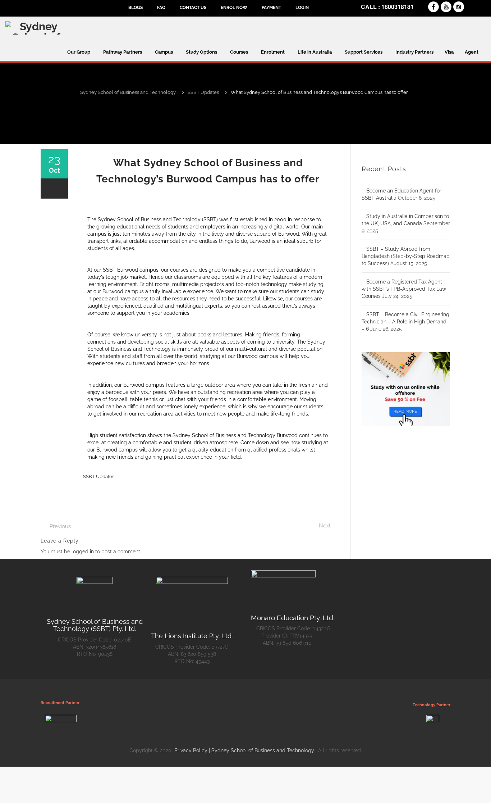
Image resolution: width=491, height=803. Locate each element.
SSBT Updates (98, 476)
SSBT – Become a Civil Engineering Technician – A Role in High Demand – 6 (405, 322)
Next (325, 525)
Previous (60, 526)
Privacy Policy (191, 750)
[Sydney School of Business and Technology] (35, 27)
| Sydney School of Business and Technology (261, 750)
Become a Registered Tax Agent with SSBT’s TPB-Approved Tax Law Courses (404, 289)
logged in (83, 551)
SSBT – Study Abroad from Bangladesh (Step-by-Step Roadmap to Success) (406, 256)
